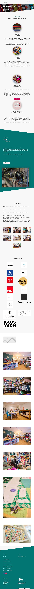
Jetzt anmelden (6, 162)
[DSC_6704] (7, 232)
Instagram (5, 157)
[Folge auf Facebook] (4, 573)
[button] (1, 8)
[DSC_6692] (7, 240)
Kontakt (4, 556)
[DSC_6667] (27, 232)
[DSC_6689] (27, 240)
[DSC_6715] (17, 240)
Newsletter (19, 559)
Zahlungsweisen (6, 582)
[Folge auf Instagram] (6, 573)
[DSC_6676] (17, 248)
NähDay (19, 557)
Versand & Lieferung (6, 580)
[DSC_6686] (17, 232)
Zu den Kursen (17, 98)
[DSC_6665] (7, 248)
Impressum (5, 583)
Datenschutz (5, 584)
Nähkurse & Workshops (22, 556)
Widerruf (4, 581)
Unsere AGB (5, 578)
